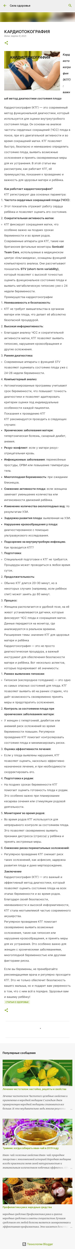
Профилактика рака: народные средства (27, 1207)
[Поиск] (70, 5)
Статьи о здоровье (17, 1002)
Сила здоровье (20, 5)
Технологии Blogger (39, 1244)
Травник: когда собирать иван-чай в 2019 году (31, 1148)
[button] (6, 43)
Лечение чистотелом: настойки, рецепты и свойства (34, 1089)
